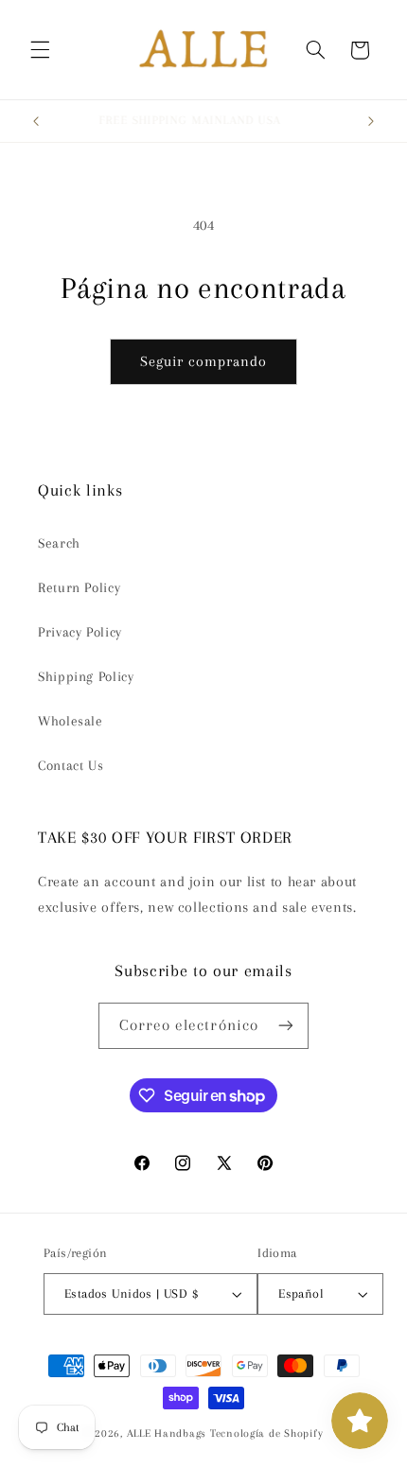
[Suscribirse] (286, 1026)
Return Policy (79, 587)
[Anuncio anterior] (36, 121)
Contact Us (70, 765)
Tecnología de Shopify (266, 1433)
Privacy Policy (80, 631)
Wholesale (70, 720)
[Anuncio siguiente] (371, 121)
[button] (40, 50)
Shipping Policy (85, 676)
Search (59, 542)
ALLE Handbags (167, 1433)
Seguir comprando (204, 361)
